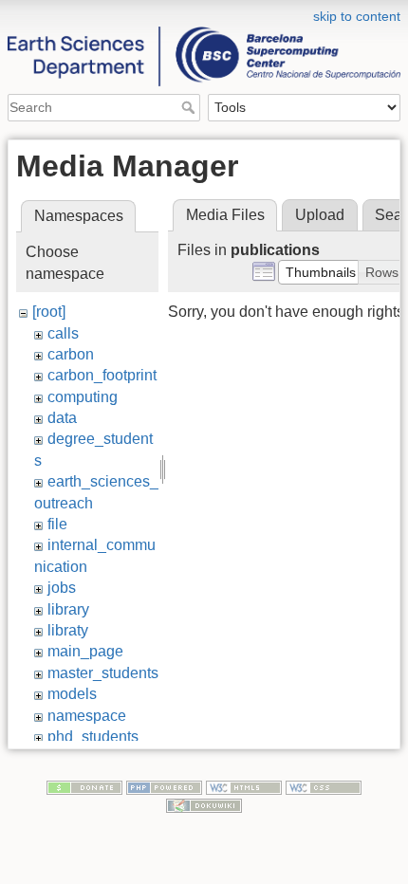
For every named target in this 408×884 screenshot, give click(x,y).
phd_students (93, 736)
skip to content (356, 16)
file (57, 524)
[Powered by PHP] (164, 786)
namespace (86, 716)
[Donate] (84, 786)
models (72, 694)
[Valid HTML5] (244, 786)
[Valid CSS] (324, 786)
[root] (48, 312)
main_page (85, 651)
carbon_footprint (102, 375)
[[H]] (204, 12)
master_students (102, 673)
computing (82, 397)
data (62, 418)
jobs (61, 588)
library (68, 609)
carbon (70, 354)
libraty (67, 630)
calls (63, 333)
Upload (319, 215)
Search (190, 107)
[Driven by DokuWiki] (204, 805)
